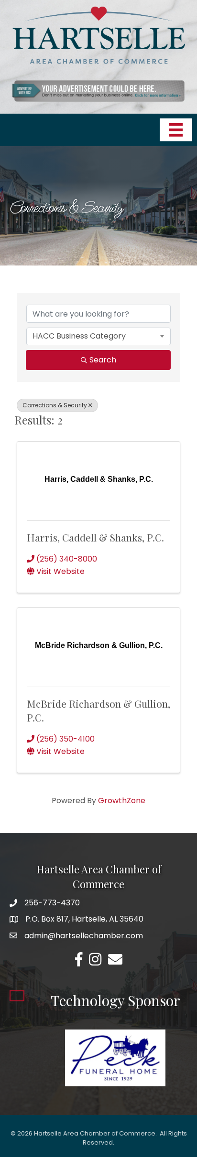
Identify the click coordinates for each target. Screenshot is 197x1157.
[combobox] (98, 336)
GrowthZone (121, 800)
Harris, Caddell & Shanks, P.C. (95, 537)
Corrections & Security (54, 405)
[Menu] (176, 129)
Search (102, 359)
